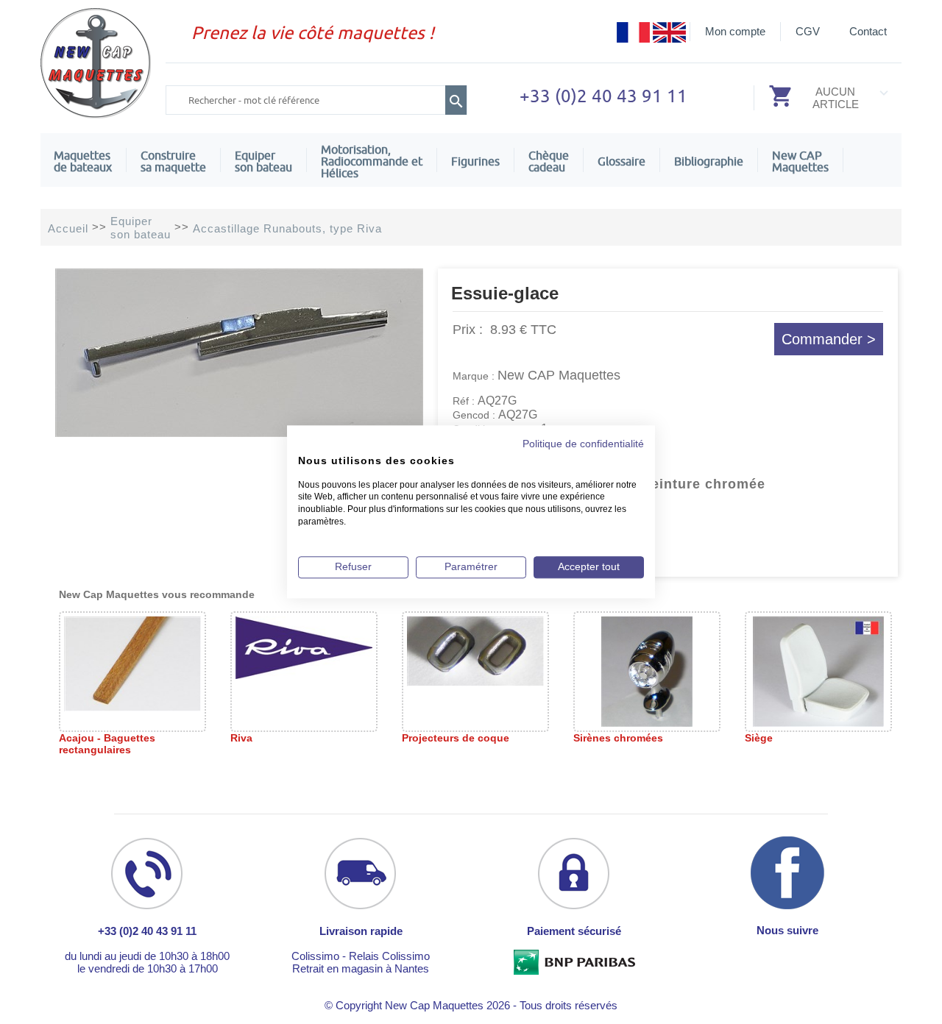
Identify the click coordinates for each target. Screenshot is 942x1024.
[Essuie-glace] (239, 433)
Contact (868, 31)
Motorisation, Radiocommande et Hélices (371, 161)
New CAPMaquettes (800, 161)
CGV (808, 31)
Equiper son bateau (263, 161)
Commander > (829, 339)
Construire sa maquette (173, 161)
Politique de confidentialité (583, 443)
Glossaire (621, 161)
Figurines (475, 161)
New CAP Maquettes (558, 375)
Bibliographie (708, 161)
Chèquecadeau (548, 161)
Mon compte (735, 31)
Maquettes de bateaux (83, 161)
